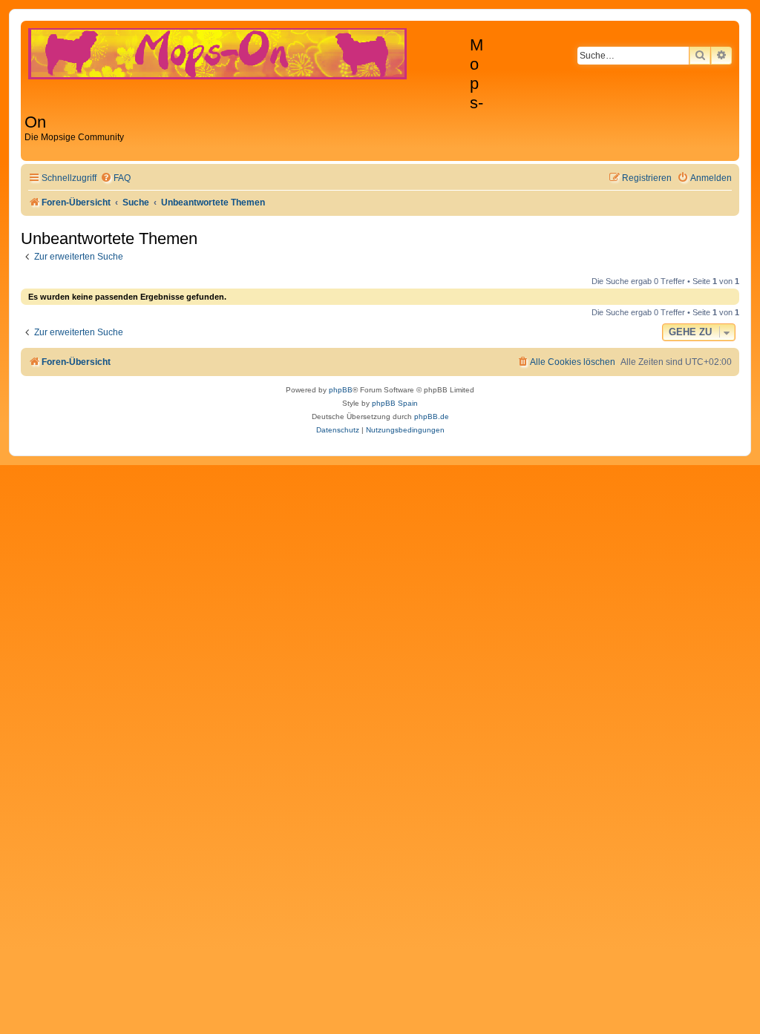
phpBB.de (431, 416)
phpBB (341, 390)
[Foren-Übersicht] (247, 60)
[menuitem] (115, 178)
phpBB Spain (395, 403)
